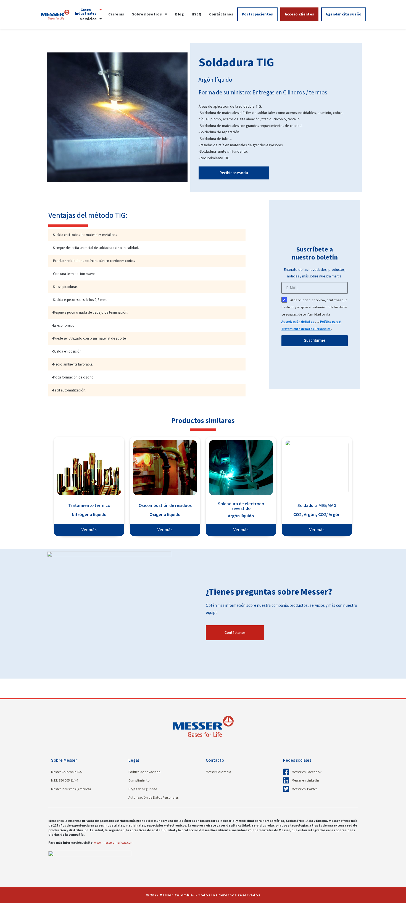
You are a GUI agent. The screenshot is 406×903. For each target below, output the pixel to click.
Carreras (116, 14)
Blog (179, 14)
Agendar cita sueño (343, 14)
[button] (88, 11)
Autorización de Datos (298, 321)
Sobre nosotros (147, 14)
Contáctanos (221, 14)
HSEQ (196, 14)
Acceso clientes (299, 14)
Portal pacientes (257, 14)
